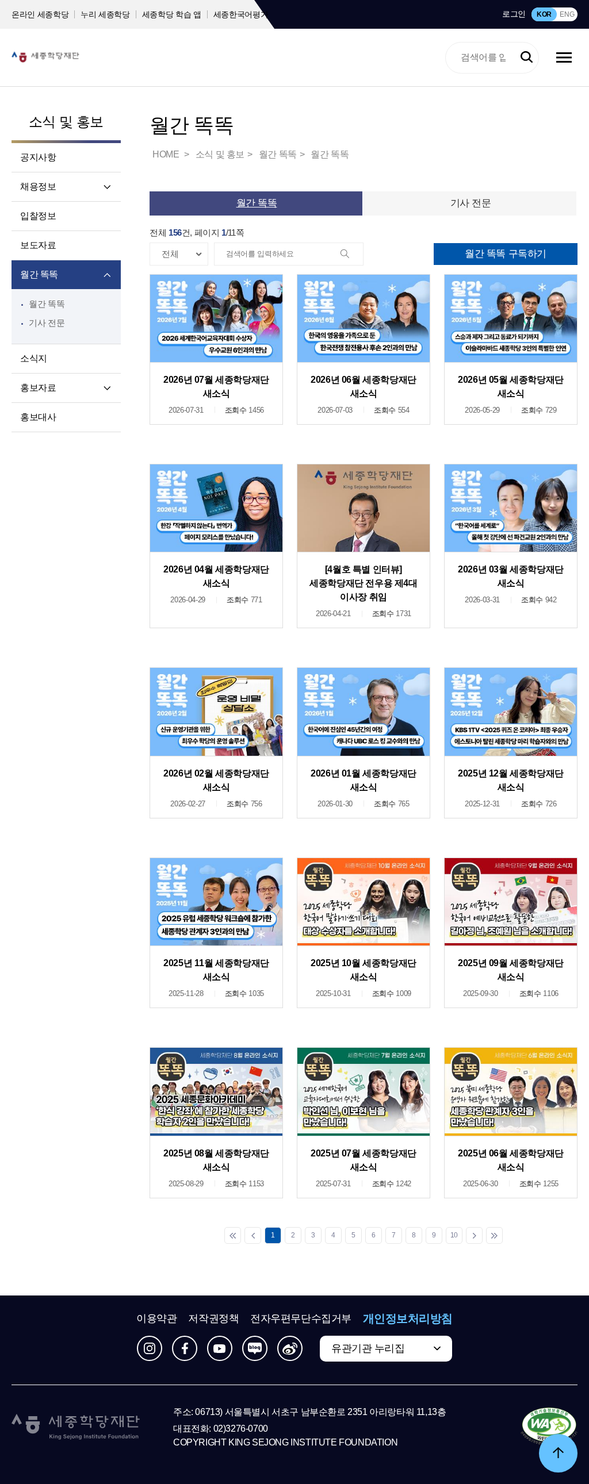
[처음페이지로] (232, 1235)
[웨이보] (290, 1348)
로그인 (514, 13)
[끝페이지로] (494, 1235)
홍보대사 (38, 417)
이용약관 (156, 1318)
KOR (544, 14)
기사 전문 (46, 323)
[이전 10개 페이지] (252, 1235)
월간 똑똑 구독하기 (505, 253)
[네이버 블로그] (254, 1348)
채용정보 (38, 186)
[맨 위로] (558, 1453)
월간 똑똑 (39, 274)
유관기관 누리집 (367, 1348)
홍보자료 (38, 388)
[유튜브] (219, 1348)
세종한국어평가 (241, 14)
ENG (567, 14)
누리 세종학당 (105, 14)
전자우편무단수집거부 (300, 1318)
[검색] (351, 254)
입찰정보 (38, 216)
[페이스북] (184, 1348)
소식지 (33, 358)
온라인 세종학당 (40, 14)
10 (454, 1235)
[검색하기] (527, 57)
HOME (166, 154)
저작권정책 (213, 1318)
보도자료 (38, 245)
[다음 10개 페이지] (474, 1235)
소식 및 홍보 (66, 121)
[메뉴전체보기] (563, 57)
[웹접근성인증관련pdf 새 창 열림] (549, 1427)
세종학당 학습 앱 (171, 14)
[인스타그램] (149, 1348)
